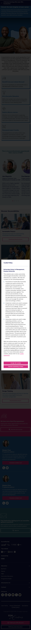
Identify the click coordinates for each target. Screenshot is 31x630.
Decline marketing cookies (15, 366)
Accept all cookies (16, 363)
